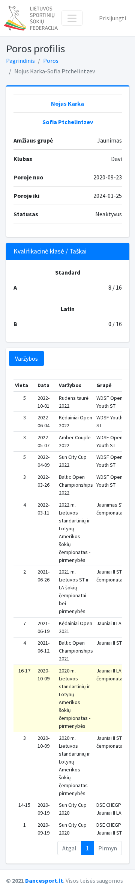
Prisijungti (112, 18)
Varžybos (26, 358)
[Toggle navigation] (72, 18)
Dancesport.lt (44, 880)
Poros (50, 60)
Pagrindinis (20, 60)
